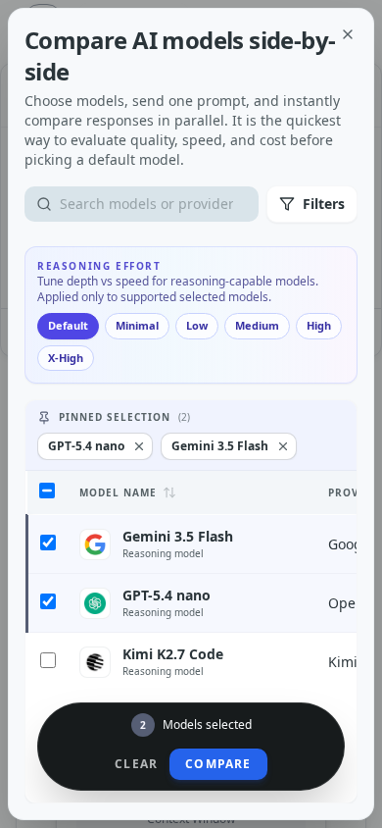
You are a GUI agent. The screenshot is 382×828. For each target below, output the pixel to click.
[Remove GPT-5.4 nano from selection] (139, 446)
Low (197, 325)
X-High (65, 357)
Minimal (137, 325)
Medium (257, 325)
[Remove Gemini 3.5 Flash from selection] (283, 446)
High (319, 325)
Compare (218, 763)
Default (68, 325)
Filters (324, 203)
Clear (136, 764)
